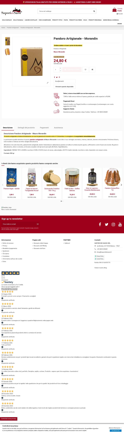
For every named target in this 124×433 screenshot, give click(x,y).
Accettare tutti (116, 430)
